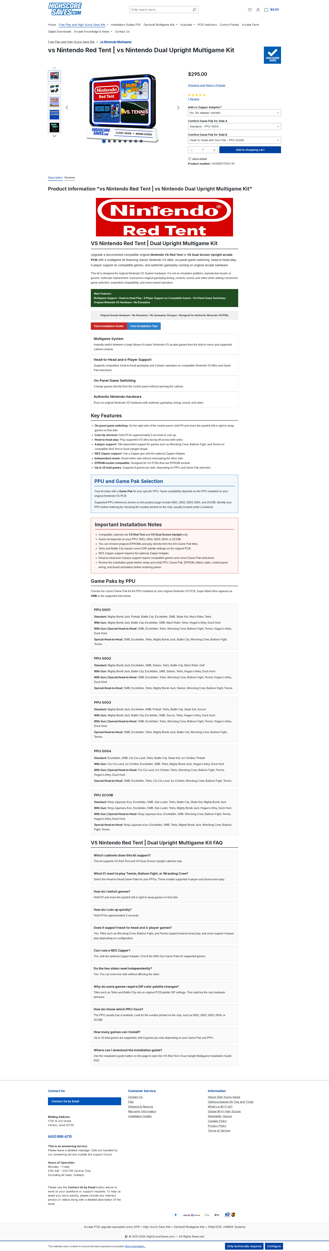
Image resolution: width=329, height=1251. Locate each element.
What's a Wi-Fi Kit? (220, 1106)
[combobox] (160, 9)
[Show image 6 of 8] (130, 141)
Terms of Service (219, 1130)
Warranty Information (142, 1111)
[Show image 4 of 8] (120, 141)
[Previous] (66, 107)
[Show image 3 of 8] (114, 141)
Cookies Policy (217, 1121)
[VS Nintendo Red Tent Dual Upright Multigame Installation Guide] (164, 217)
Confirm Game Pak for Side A (207, 121)
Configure (274, 1246)
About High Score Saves (224, 1097)
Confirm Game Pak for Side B (207, 134)
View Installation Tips (144, 326)
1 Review (193, 99)
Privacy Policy (217, 1125)
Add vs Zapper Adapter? (205, 107)
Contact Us (135, 1097)
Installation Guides (140, 1116)
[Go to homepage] (65, 9)
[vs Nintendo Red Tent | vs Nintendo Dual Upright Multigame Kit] (122, 107)
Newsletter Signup (220, 1116)
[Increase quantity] (214, 149)
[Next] (178, 107)
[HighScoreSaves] (272, 55)
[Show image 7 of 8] (136, 141)
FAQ (130, 1101)
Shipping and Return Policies (206, 85)
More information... (135, 1246)
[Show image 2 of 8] (109, 141)
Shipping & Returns (140, 1106)
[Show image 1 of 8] (104, 141)
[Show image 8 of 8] (141, 141)
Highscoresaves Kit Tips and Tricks (230, 1101)
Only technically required (244, 1246)
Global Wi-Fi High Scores (224, 1111)
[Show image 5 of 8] (125, 141)
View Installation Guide (109, 326)
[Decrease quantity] (191, 149)
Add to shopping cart (250, 149)
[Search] (194, 9)
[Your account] (258, 9)
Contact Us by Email (65, 1101)
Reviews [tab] (69, 177)
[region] (115, 107)
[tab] (55, 178)
